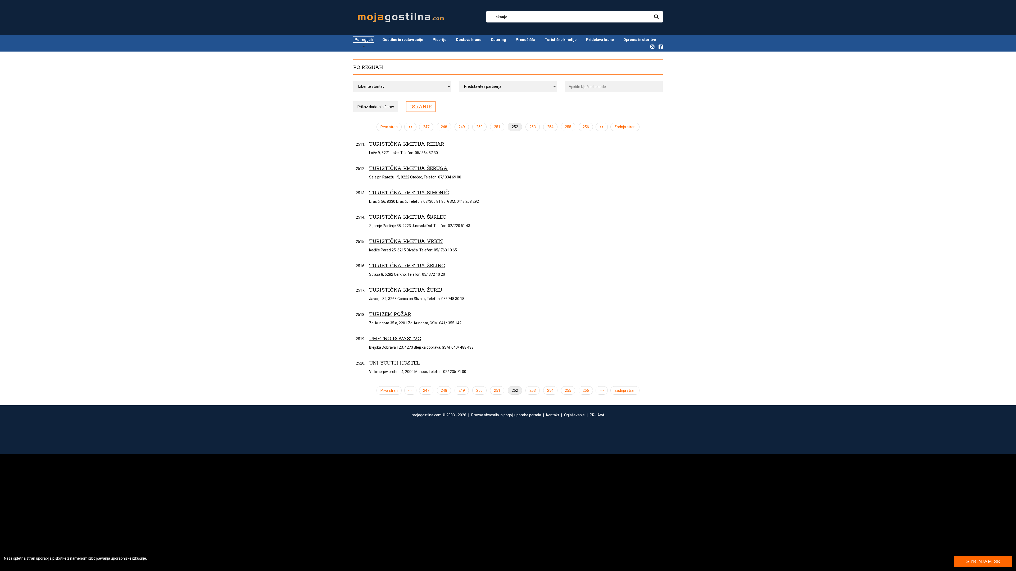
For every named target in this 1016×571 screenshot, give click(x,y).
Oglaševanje (574, 415)
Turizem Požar (390, 314)
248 (444, 127)
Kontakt (552, 415)
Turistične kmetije (561, 40)
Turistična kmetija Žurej (405, 290)
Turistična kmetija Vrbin (406, 241)
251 (497, 127)
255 (568, 127)
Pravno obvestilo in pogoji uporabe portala (506, 415)
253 (532, 127)
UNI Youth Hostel (394, 363)
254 (550, 127)
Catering (498, 40)
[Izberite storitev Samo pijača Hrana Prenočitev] (402, 86)
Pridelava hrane (600, 40)
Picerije (439, 40)
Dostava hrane (468, 40)
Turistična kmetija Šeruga (408, 168)
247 (426, 127)
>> (602, 127)
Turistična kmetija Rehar (406, 144)
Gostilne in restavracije (402, 40)
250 (479, 127)
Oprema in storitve (639, 40)
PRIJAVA (597, 415)
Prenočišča (525, 40)
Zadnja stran (625, 127)
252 (515, 127)
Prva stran (389, 127)
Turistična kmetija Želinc (407, 266)
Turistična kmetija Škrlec (407, 217)
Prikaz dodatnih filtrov (375, 107)
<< (410, 127)
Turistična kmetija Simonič (409, 193)
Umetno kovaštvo (395, 338)
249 (462, 127)
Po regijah (364, 40)
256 (586, 127)
